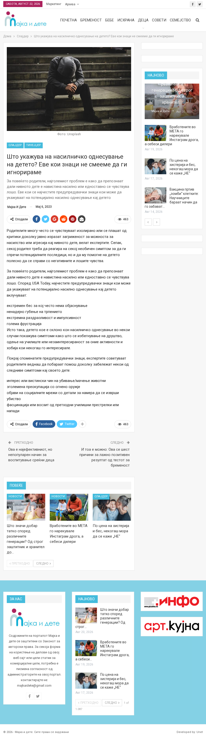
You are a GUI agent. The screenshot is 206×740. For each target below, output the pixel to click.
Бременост (91, 20)
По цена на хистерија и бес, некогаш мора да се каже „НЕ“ (184, 166)
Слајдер (15, 145)
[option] (172, 149)
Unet (199, 732)
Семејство (180, 20)
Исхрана (125, 20)
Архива (70, 4)
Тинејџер (33, 145)
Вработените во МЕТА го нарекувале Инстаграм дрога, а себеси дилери (172, 135)
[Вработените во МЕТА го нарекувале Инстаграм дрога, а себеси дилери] (69, 507)
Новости (15, 496)
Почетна (68, 20)
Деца (143, 20)
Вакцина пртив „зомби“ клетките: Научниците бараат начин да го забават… (172, 197)
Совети (159, 20)
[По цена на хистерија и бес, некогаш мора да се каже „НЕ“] (112, 507)
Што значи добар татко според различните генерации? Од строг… (102, 618)
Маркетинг (53, 4)
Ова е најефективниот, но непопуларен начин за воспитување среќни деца (31, 454)
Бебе (109, 20)
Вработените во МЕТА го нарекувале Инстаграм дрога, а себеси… (102, 650)
